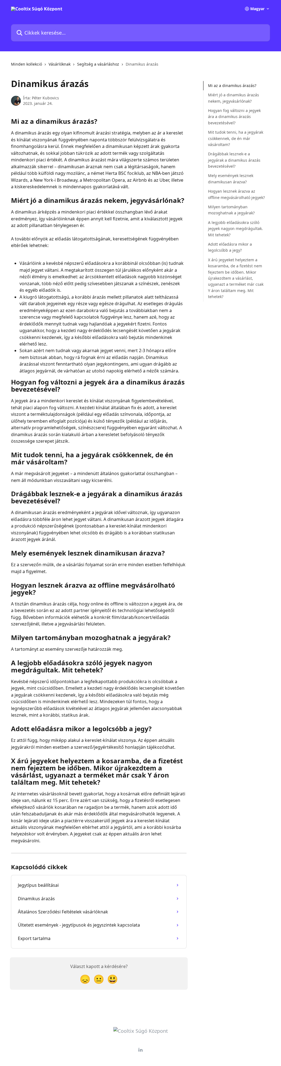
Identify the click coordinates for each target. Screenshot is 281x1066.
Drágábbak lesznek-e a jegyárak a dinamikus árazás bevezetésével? (234, 160)
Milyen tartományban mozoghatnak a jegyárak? (231, 209)
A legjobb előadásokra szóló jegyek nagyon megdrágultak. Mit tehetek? (235, 228)
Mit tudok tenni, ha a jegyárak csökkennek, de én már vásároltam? (235, 138)
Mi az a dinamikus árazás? (232, 85)
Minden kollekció (26, 64)
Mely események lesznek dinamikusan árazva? (230, 178)
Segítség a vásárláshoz (98, 64)
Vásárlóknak (60, 64)
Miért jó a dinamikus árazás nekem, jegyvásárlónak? (233, 97)
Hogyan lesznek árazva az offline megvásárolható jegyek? (236, 194)
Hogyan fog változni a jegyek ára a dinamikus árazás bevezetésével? (234, 116)
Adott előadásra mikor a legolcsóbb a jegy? (230, 247)
